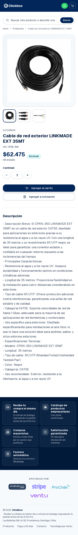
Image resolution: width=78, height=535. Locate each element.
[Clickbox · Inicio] (13, 6)
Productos (18, 28)
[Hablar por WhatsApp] (64, 6)
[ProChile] (60, 487)
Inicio (5, 28)
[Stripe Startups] (39, 487)
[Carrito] (72, 6)
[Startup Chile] (17, 487)
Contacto (41, 526)
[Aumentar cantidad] (27, 175)
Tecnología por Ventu (61, 526)
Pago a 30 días (25, 526)
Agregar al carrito (42, 188)
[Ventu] (39, 495)
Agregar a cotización (42, 196)
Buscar (67, 20)
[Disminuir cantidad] (6, 175)
